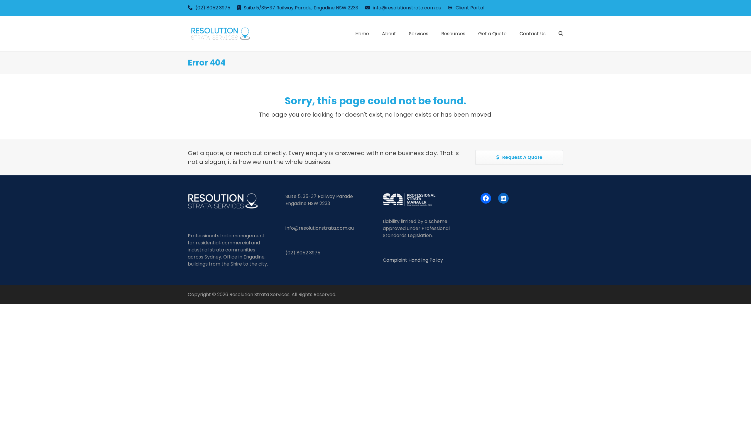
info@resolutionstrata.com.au (407, 7)
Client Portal (470, 7)
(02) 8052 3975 (212, 7)
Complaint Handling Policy (413, 260)
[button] (561, 33)
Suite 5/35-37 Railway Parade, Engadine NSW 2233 (301, 7)
